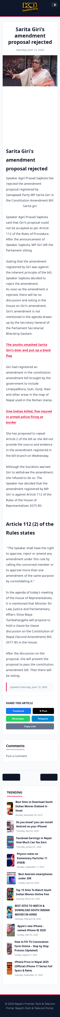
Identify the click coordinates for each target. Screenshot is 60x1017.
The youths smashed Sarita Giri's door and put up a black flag (28, 350)
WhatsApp (18, 718)
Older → (49, 777)
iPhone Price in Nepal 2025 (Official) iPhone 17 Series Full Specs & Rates (33, 966)
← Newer (11, 777)
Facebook (18, 711)
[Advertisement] (30, 112)
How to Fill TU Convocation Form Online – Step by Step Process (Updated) (31, 946)
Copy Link (30, 726)
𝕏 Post (43, 711)
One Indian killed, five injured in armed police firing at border (29, 416)
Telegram (43, 718)
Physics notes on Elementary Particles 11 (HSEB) (32, 858)
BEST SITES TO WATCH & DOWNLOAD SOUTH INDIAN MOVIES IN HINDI (32, 910)
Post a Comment (16, 756)
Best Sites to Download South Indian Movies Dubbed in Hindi (34, 806)
